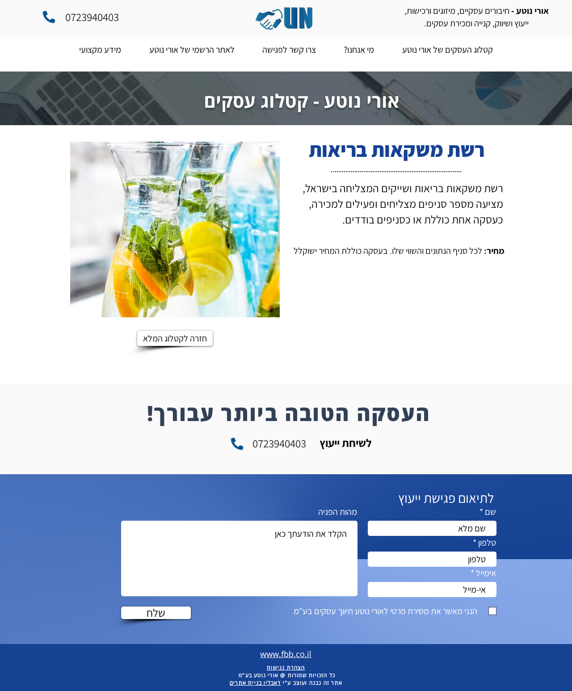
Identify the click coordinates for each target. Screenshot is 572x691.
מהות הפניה (337, 511)
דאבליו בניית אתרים (255, 683)
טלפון (487, 542)
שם (490, 511)
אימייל (486, 573)
